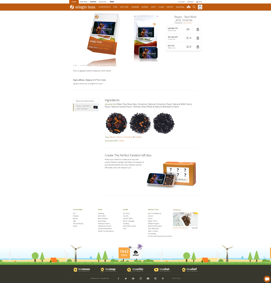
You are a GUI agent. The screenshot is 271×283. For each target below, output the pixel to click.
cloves (121, 140)
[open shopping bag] (200, 7)
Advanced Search (104, 224)
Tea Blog (126, 224)
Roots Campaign (128, 221)
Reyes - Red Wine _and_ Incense (83, 107)
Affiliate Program (153, 224)
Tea (74, 213)
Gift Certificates (78, 224)
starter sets (105, 7)
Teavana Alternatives (105, 229)
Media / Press (152, 221)
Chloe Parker (187, 23)
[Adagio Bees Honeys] (112, 2)
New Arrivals (102, 221)
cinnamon (128, 137)
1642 (124, 251)
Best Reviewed (103, 218)
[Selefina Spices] (102, 2)
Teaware (76, 216)
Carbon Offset (128, 218)
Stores (150, 218)
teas (115, 7)
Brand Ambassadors (155, 226)
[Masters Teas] (83, 2)
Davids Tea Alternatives (106, 231)
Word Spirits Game (129, 226)
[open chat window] (267, 279)
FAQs (125, 229)
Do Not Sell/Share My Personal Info (160, 236)
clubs (161, 7)
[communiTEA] (188, 7)
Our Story (126, 213)
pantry (170, 7)
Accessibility (152, 234)
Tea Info (125, 216)
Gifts (74, 221)
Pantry (75, 226)
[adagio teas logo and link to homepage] (83, 7)
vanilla (138, 137)
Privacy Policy (176, 278)
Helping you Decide (104, 226)
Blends (75, 218)
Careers (150, 216)
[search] (194, 7)
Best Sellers (102, 216)
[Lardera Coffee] (93, 2)
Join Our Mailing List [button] (154, 213)
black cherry (116, 137)
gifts (153, 7)
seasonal (180, 7)
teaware (135, 7)
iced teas (124, 7)
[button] (183, 29)
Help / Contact (153, 231)
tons (124, 254)
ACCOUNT (181, 2)
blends (145, 7)
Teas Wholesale (153, 229)
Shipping (101, 213)
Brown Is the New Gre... (181, 228)
